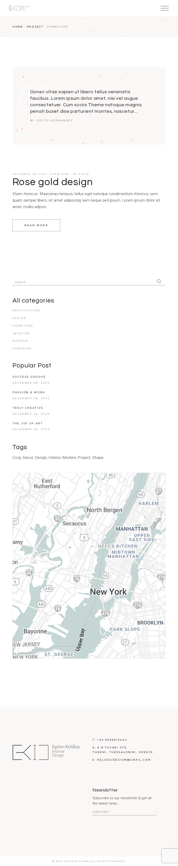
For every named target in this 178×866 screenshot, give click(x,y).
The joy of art (28, 423)
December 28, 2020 (30, 174)
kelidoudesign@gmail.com (124, 759)
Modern (20, 340)
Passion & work (29, 392)
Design (19, 318)
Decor (28, 457)
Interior (21, 333)
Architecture (27, 310)
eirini (84, 174)
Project (35, 26)
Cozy (17, 457)
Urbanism (22, 348)
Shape (97, 457)
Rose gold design (53, 182)
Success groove (29, 376)
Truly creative (28, 407)
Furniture (60, 174)
